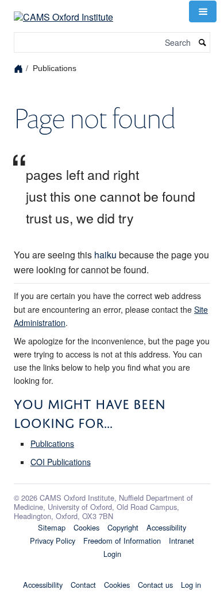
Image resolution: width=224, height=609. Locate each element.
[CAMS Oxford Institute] (63, 10)
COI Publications (60, 461)
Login (112, 553)
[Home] (20, 68)
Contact (83, 584)
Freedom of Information (122, 540)
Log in (191, 584)
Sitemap (51, 527)
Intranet (181, 540)
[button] (203, 11)
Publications (52, 443)
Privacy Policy (52, 540)
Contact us (155, 584)
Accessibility (166, 527)
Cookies (86, 527)
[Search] (203, 43)
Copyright (122, 527)
